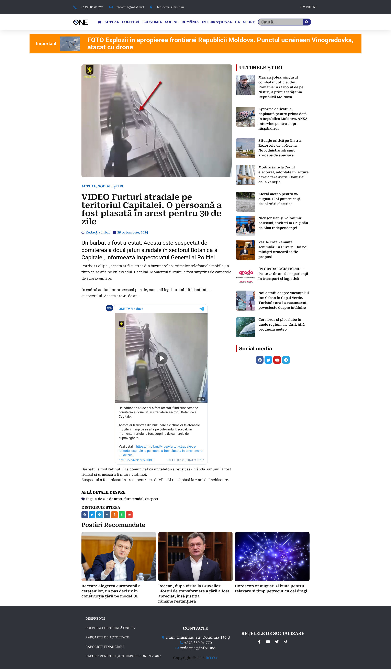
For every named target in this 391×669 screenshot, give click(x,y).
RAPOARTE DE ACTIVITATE (107, 637)
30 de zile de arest (107, 499)
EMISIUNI (308, 7)
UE (237, 22)
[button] (84, 514)
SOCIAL (171, 22)
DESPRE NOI (95, 618)
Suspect (151, 499)
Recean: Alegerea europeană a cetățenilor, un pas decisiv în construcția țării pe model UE (111, 591)
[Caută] (307, 22)
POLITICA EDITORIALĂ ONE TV (110, 628)
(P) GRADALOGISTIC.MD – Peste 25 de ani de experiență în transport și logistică (283, 274)
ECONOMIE (152, 22)
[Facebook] (260, 360)
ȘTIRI (118, 186)
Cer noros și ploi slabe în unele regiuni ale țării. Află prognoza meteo (281, 324)
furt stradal (133, 499)
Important (46, 43)
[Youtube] (277, 360)
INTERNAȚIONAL (217, 22)
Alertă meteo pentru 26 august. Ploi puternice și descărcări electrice (279, 199)
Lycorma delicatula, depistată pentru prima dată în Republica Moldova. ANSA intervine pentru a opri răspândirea (283, 118)
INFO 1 (211, 658)
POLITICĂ (130, 22)
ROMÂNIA (190, 22)
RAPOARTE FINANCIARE (105, 647)
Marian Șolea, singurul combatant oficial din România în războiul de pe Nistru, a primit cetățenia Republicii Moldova (280, 87)
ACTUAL (111, 22)
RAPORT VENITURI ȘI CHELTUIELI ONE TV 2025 (123, 656)
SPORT (249, 22)
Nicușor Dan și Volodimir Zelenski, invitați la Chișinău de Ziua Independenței (283, 223)
